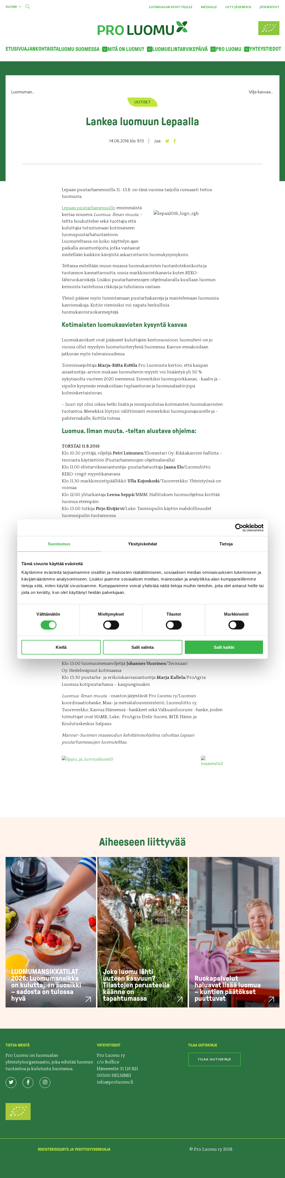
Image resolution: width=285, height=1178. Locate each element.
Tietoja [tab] (226, 543)
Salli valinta (142, 647)
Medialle (209, 7)
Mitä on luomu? (125, 49)
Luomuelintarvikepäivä (180, 49)
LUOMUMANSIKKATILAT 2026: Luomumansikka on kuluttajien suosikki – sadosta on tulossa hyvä (46, 985)
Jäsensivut (269, 7)
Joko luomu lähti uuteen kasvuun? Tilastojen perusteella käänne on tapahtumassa (136, 985)
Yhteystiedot (265, 49)
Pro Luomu (228, 49)
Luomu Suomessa (79, 49)
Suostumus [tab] (59, 543)
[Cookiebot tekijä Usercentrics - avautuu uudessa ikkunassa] (239, 527)
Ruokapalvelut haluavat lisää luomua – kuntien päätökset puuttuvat (228, 988)
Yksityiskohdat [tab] (142, 543)
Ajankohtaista (41, 49)
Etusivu (15, 49)
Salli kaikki (224, 647)
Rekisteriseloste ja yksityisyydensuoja (74, 1149)
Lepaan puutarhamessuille (88, 207)
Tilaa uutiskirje (214, 1059)
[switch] (111, 624)
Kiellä (61, 647)
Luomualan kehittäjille (171, 7)
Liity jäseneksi (238, 7)
